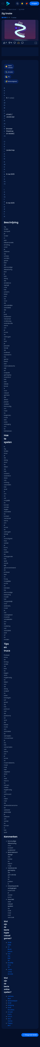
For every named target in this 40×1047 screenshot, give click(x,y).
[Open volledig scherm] (36, 43)
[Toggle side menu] (2, 3)
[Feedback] (22, 43)
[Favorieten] (27, 3)
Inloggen (34, 3)
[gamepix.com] (8, 3)
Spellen (4, 9)
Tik (9, 77)
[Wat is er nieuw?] (22, 3)
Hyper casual (12, 9)
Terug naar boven (31, 1035)
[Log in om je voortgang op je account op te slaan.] (18, 43)
